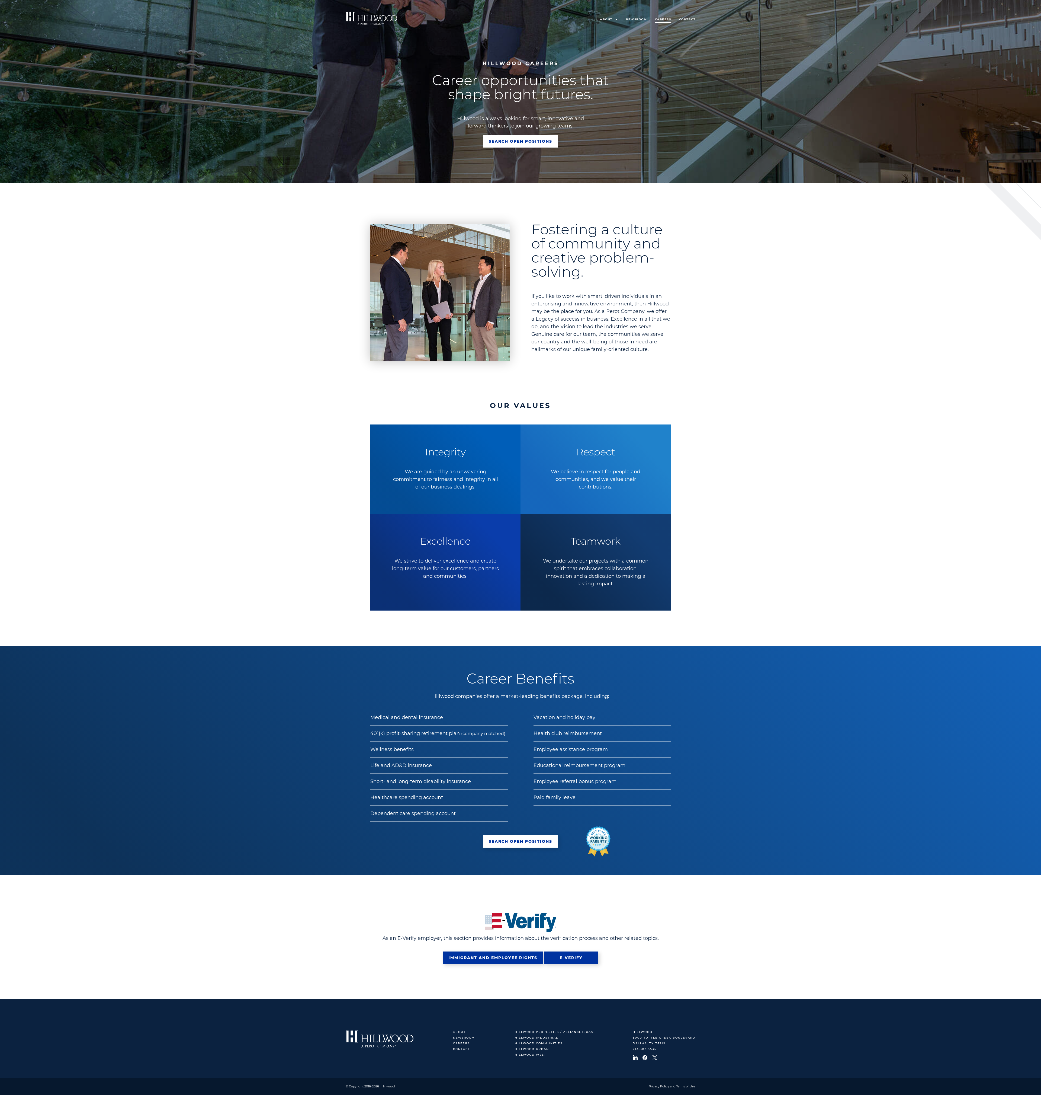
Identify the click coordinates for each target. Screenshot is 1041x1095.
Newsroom (636, 19)
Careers (663, 19)
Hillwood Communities (539, 1043)
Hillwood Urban (532, 1049)
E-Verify (571, 957)
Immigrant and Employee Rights (492, 957)
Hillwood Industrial (536, 1037)
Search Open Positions (520, 141)
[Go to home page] (371, 18)
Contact (687, 19)
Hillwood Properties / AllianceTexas (554, 1032)
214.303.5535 (645, 1049)
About (606, 19)
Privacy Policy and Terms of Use (672, 1086)
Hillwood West (530, 1055)
